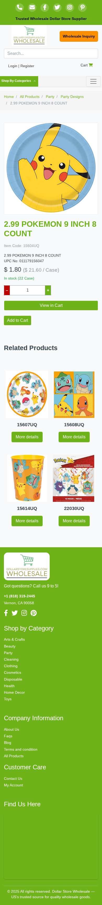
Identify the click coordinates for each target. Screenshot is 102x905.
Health (9, 686)
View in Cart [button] (51, 305)
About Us (11, 729)
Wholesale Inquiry (79, 36)
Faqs (8, 736)
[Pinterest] (82, 7)
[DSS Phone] (19, 7)
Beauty (9, 646)
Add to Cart (17, 320)
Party (8, 653)
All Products (14, 756)
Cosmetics (12, 672)
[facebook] (45, 7)
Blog (7, 742)
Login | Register (21, 66)
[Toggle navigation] (93, 81)
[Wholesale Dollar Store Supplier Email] (32, 7)
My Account (13, 785)
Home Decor (14, 692)
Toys (8, 699)
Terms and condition (20, 749)
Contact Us (13, 778)
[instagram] (70, 7)
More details (27, 437)
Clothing (11, 666)
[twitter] (57, 7)
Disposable (13, 679)
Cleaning (11, 659)
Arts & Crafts (14, 639)
